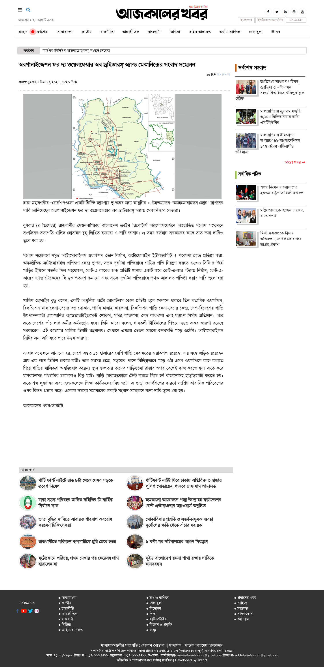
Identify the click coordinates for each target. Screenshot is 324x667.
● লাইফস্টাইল (156, 619)
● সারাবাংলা (67, 597)
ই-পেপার (246, 20)
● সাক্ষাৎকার (243, 614)
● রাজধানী (66, 619)
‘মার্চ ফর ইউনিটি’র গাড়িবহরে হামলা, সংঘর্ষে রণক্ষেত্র (76, 50)
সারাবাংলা (65, 31)
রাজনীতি (107, 31)
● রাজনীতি (66, 608)
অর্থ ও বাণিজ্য (230, 31)
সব (277, 31)
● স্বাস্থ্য (151, 630)
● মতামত (241, 608)
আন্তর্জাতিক (130, 31)
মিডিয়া (174, 31)
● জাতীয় (64, 603)
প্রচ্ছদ (23, 31)
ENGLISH (296, 20)
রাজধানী (154, 31)
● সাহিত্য (240, 603)
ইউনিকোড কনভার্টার (270, 20)
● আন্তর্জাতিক (67, 614)
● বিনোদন (153, 608)
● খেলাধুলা (154, 603)
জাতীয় (86, 31)
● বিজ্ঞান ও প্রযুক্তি (159, 624)
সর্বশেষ (40, 31)
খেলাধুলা (256, 31)
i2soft (202, 660)
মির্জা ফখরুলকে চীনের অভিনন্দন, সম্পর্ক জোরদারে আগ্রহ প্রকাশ (281, 239)
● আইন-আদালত (70, 630)
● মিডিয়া (64, 624)
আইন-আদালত (200, 31)
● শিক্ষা (151, 614)
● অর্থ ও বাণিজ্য (157, 597)
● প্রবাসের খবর (245, 597)
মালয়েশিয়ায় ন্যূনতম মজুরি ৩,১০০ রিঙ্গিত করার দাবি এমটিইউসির (280, 117)
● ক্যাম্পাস (241, 619)
